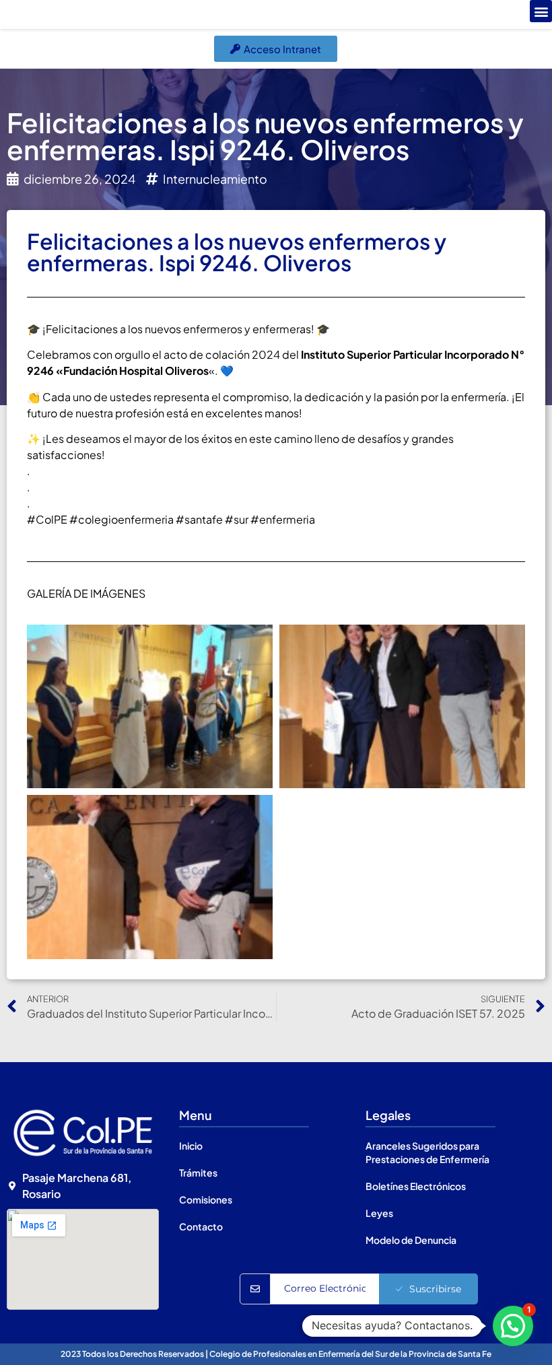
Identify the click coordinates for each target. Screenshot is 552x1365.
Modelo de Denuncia (411, 1240)
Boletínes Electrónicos (416, 1186)
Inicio (191, 1146)
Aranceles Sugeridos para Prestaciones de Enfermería (427, 1152)
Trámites (198, 1172)
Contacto (201, 1226)
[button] (541, 11)
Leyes (379, 1213)
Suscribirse (435, 1289)
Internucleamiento (215, 178)
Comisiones (205, 1199)
